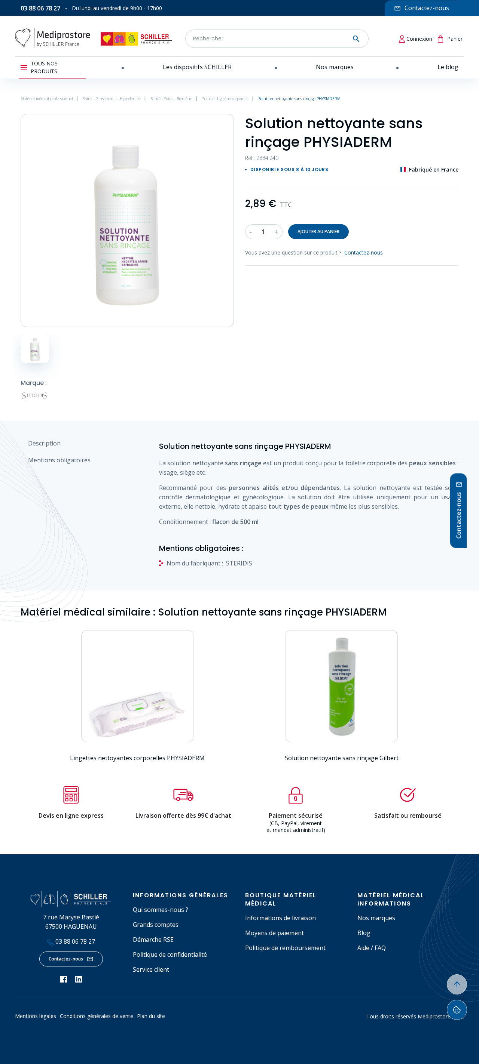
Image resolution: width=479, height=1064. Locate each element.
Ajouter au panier (318, 231)
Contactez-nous (66, 959)
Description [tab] (44, 443)
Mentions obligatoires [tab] (59, 460)
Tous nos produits (44, 67)
